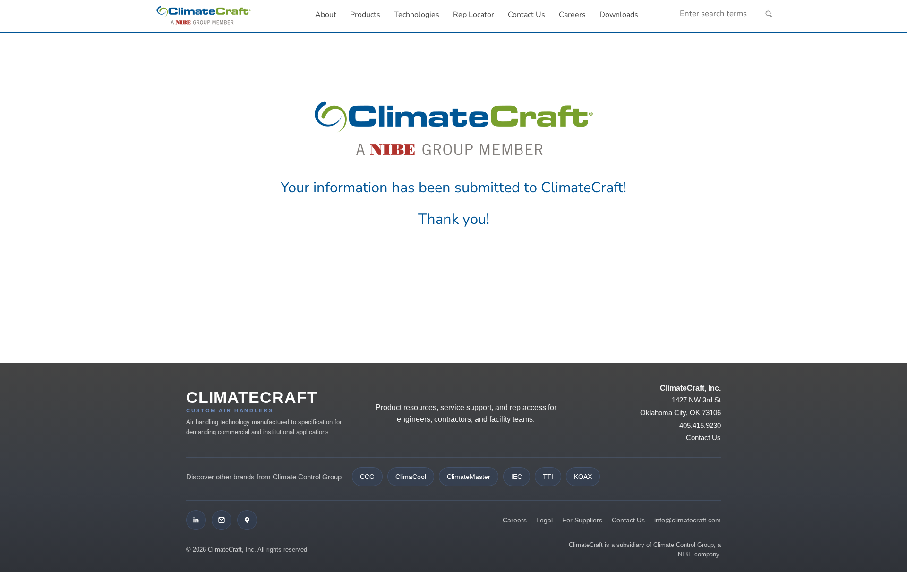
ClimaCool (410, 476)
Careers (576, 14)
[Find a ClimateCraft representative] (247, 520)
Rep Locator (473, 14)
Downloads (618, 14)
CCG (367, 476)
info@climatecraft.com (687, 520)
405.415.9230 (700, 425)
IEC (516, 476)
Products (365, 14)
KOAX (583, 476)
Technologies (416, 14)
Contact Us (526, 14)
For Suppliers (582, 520)
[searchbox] (720, 13)
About (325, 14)
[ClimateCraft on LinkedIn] (196, 520)
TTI (548, 476)
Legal (544, 520)
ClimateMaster (468, 476)
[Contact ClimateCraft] (221, 520)
